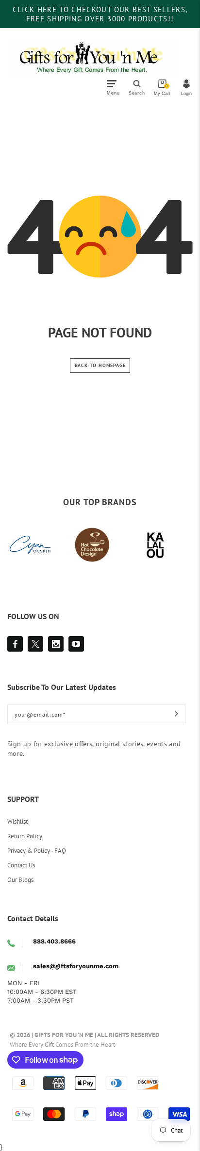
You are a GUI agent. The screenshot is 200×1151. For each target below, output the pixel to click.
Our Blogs (20, 880)
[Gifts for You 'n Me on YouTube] (76, 644)
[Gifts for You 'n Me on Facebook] (15, 644)
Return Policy (24, 836)
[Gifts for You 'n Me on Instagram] (56, 644)
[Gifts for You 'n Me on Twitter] (35, 644)
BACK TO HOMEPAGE (100, 365)
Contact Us (21, 865)
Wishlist (17, 821)
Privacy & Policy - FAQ (36, 851)
